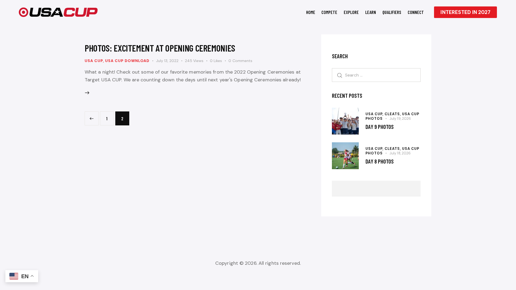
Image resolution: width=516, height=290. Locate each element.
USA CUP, (375, 114)
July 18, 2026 (400, 153)
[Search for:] (376, 75)
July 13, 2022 (167, 60)
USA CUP (94, 60)
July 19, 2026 (400, 118)
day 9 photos (380, 126)
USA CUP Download (127, 60)
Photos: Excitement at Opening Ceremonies (160, 47)
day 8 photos (380, 161)
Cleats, (393, 114)
